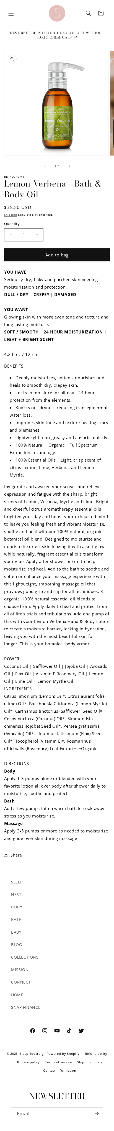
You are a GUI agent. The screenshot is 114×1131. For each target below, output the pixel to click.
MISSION (19, 969)
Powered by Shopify (63, 1053)
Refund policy (96, 1053)
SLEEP (17, 882)
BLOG (16, 944)
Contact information (59, 1070)
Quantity (12, 223)
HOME (17, 994)
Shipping (10, 214)
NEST (16, 894)
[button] (11, 13)
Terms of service (58, 1062)
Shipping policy (89, 1062)
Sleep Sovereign (33, 1053)
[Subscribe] (96, 1113)
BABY (16, 932)
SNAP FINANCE (25, 1007)
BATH (16, 919)
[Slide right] (69, 166)
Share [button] (16, 855)
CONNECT (21, 982)
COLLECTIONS (25, 957)
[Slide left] (45, 166)
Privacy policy (28, 1062)
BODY (16, 907)
